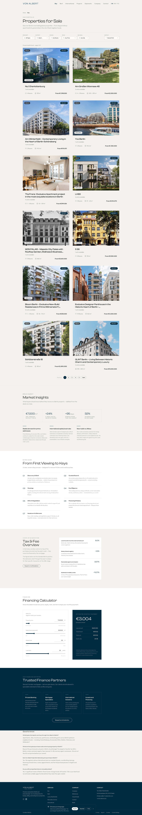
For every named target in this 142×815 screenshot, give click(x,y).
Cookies (108, 812)
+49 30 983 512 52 (101, 798)
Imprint (102, 812)
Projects (79, 3)
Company (97, 3)
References (75, 794)
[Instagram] (23, 799)
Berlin (73, 802)
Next (83, 377)
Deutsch (82, 808)
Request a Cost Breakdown (31, 566)
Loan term (28, 650)
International (69, 3)
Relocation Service (52, 799)
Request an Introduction (62, 720)
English (75, 808)
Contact (105, 3)
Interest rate (29, 640)
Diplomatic (88, 3)
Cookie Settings (115, 812)
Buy (56, 3)
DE (115, 3)
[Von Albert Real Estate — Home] (30, 3)
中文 (118, 3)
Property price (29, 620)
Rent (61, 3)
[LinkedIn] (26, 799)
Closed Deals (75, 796)
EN (112, 3)
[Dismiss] (93, 809)
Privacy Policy (96, 812)
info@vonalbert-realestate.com (105, 796)
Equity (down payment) (32, 630)
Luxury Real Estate (52, 796)
